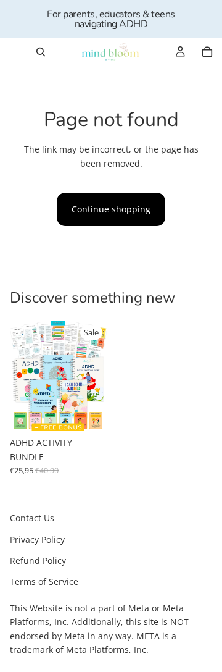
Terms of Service (44, 581)
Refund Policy (38, 560)
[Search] (40, 51)
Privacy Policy (37, 539)
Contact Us (32, 518)
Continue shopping (111, 209)
